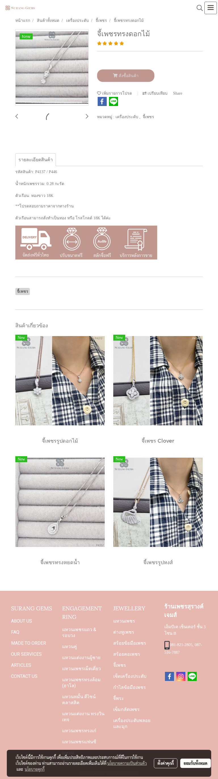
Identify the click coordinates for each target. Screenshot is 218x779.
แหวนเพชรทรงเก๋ (79, 730)
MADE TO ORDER (28, 643)
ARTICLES (21, 665)
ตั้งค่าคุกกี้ (166, 763)
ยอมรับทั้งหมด (195, 763)
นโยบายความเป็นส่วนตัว (127, 763)
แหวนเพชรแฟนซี (79, 741)
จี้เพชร (148, 117)
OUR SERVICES (26, 654)
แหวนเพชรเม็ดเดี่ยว (81, 668)
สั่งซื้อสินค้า (128, 76)
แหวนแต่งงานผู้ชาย (81, 657)
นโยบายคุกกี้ (35, 769)
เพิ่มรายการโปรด (116, 93)
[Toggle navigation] (210, 8)
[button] (198, 8)
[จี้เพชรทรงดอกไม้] (52, 67)
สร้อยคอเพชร (126, 654)
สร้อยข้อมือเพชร (129, 643)
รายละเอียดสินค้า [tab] (35, 159)
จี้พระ (118, 698)
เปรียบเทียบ (156, 93)
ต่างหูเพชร (123, 632)
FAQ (15, 632)
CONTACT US (24, 676)
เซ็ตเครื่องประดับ (129, 676)
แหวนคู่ (69, 646)
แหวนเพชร (124, 621)
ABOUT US (21, 621)
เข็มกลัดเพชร (126, 709)
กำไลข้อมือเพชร (129, 687)
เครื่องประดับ (127, 117)
